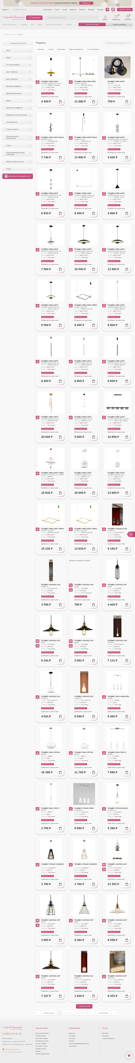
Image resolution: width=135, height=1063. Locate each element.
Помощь (100, 9)
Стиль (8, 145)
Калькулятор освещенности (19, 176)
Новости (82, 9)
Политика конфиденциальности (79, 1043)
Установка (105, 1036)
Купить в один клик (83, 600)
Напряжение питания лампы (16, 115)
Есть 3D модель (93, 49)
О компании (47, 9)
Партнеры (72, 1036)
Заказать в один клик (50, 96)
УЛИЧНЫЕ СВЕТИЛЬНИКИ (54, 24)
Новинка (40, 49)
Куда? (8, 57)
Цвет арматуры (12, 79)
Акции (50, 49)
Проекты (73, 9)
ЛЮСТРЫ (69, 24)
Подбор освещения (119, 24)
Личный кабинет (41, 1036)
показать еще (84, 1006)
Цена (8, 50)
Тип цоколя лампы (12, 65)
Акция (64, 9)
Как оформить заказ (42, 1041)
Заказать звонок (125, 9)
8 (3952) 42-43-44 (20, 9)
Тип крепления (11, 122)
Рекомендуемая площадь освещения (15, 153)
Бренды (38, 1051)
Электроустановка (92, 24)
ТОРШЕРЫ (23, 24)
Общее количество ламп (15, 161)
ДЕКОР (39, 24)
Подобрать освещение (56, 18)
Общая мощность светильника (12, 137)
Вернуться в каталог (18, 43)
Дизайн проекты (41, 1048)
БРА (32, 24)
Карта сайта (73, 1046)
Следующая (103, 1013)
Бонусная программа (42, 1033)
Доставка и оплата (42, 1046)
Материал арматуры (13, 93)
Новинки (91, 9)
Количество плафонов (14, 108)
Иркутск (5, 9)
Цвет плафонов (12, 72)
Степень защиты (12, 129)
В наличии (61, 49)
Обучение (105, 1033)
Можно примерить (76, 49)
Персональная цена (48, 93)
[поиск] (94, 17)
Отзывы (71, 1041)
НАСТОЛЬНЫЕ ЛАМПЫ (9, 24)
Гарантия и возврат (42, 1038)
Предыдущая (48, 1013)
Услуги (57, 9)
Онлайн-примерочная (42, 1054)
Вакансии (72, 1033)
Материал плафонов (13, 86)
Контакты (72, 1038)
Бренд (8, 100)
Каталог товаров (41, 1043)
